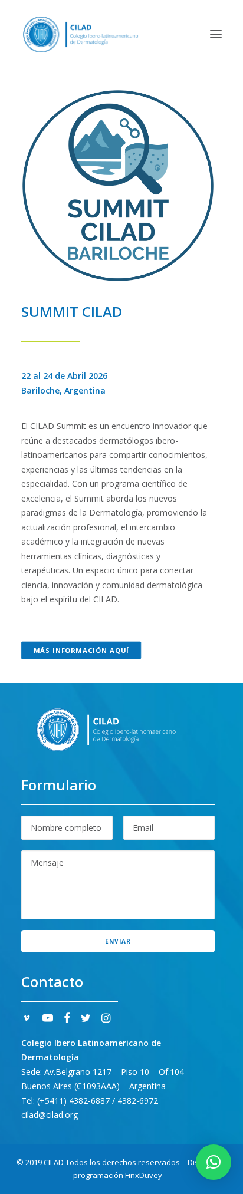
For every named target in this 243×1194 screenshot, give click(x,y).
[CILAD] (80, 34)
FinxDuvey (143, 1175)
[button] (216, 34)
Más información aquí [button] (81, 650)
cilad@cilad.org (49, 1114)
